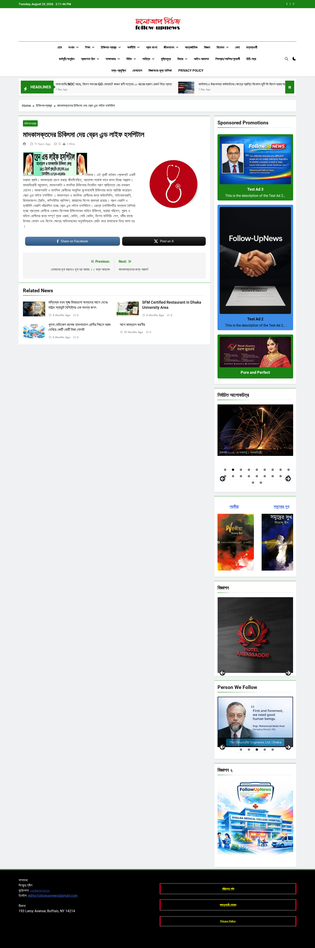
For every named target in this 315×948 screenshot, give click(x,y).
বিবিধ (129, 59)
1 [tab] (225, 470)
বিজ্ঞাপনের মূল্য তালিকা (160, 70)
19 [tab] (253, 482)
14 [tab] (257, 476)
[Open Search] (286, 58)
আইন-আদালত (201, 59)
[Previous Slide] (287, 4)
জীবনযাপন (169, 47)
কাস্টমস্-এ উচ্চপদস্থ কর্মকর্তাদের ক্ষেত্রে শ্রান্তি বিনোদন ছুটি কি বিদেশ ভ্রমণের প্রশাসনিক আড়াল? (225, 4)
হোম (59, 47)
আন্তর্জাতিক (191, 47)
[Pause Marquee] (289, 87)
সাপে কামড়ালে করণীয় (132, 325)
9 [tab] (288, 470)
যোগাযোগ (137, 70)
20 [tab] (261, 482)
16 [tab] (273, 476)
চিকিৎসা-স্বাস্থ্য (109, 47)
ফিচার (180, 59)
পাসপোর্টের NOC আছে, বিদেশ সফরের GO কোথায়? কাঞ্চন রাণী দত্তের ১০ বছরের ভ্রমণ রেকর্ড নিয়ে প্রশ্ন (60, 84)
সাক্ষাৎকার (111, 59)
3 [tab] (241, 470)
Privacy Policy (190, 70)
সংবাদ (71, 47)
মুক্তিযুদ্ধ (166, 59)
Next (288, 673)
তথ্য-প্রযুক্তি (118, 70)
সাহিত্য (146, 59)
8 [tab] (280, 470)
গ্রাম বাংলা (151, 47)
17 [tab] (280, 476)
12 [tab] (241, 476)
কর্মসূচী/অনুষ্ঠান (67, 59)
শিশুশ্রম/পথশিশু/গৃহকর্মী (227, 59)
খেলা (237, 47)
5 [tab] (257, 470)
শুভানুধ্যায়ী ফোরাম (228, 904)
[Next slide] (293, 4)
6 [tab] (265, 470)
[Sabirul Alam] (255, 722)
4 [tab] (249, 470)
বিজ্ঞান (207, 47)
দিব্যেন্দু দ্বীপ (270, 443)
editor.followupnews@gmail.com (53, 896)
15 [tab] (265, 476)
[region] (255, 442)
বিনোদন (220, 47)
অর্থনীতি (131, 47)
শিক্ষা (87, 47)
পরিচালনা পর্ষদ (228, 888)
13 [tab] (249, 476)
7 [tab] (273, 470)
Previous (222, 673)
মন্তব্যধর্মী (251, 47)
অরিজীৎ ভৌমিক (275, 452)
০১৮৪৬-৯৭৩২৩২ (40, 890)
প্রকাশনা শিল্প (88, 59)
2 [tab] (233, 470)
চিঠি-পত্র (251, 59)
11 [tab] (233, 476)
